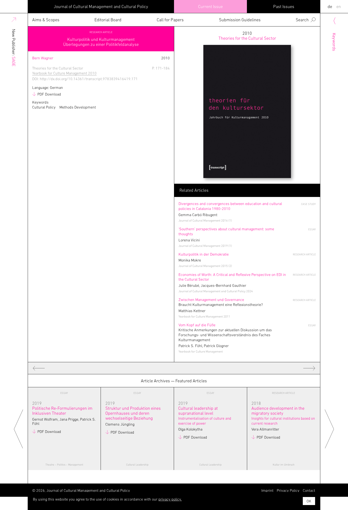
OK (309, 501)
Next (329, 428)
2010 (247, 36)
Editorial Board (107, 19)
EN (338, 6)
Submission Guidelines (240, 19)
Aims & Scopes (45, 19)
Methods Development (77, 107)
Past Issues (283, 6)
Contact (309, 490)
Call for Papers (170, 19)
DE (330, 6)
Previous (18, 428)
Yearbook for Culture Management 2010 (64, 73)
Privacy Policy (288, 490)
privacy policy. (170, 499)
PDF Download (49, 94)
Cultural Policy (44, 107)
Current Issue (210, 6)
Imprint (267, 490)
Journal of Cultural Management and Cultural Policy (101, 6)
